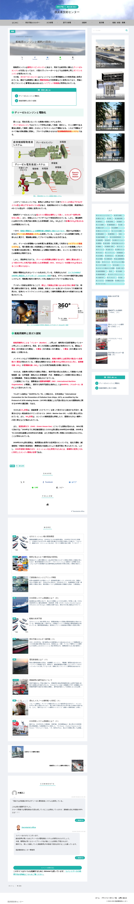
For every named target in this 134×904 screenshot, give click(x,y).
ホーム (97, 898)
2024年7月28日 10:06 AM (78, 797)
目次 (43, 90)
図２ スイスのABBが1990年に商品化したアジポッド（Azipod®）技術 (47, 325)
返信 (79, 820)
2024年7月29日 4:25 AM (78, 831)
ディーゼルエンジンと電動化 (29, 96)
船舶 (13, 466)
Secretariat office (29, 827)
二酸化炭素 (21, 466)
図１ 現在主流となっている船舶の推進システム (48, 196)
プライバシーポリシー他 (109, 898)
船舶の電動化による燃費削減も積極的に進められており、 (43, 231)
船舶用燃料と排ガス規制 (27, 101)
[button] (73, 58)
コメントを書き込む (47, 868)
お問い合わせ (123, 898)
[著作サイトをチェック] (48, 504)
